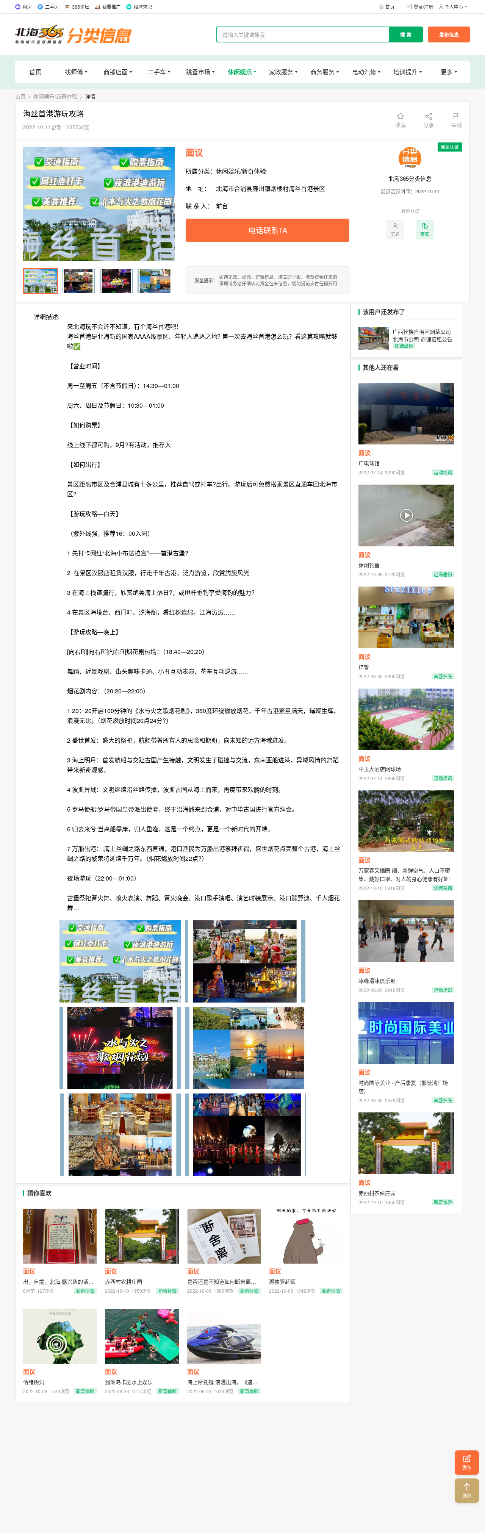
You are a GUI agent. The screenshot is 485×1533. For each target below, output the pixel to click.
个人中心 (454, 6)
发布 (466, 1467)
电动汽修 (364, 71)
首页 (389, 6)
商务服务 (322, 71)
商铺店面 (115, 71)
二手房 (52, 6)
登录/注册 (423, 6)
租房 (27, 6)
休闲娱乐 (240, 71)
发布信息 (449, 34)
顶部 (466, 1495)
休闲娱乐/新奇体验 (55, 96)
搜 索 (405, 34)
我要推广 (111, 6)
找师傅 (74, 71)
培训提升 (405, 71)
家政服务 (281, 71)
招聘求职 (143, 6)
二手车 (157, 71)
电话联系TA (267, 230)
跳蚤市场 (198, 71)
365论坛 (80, 6)
